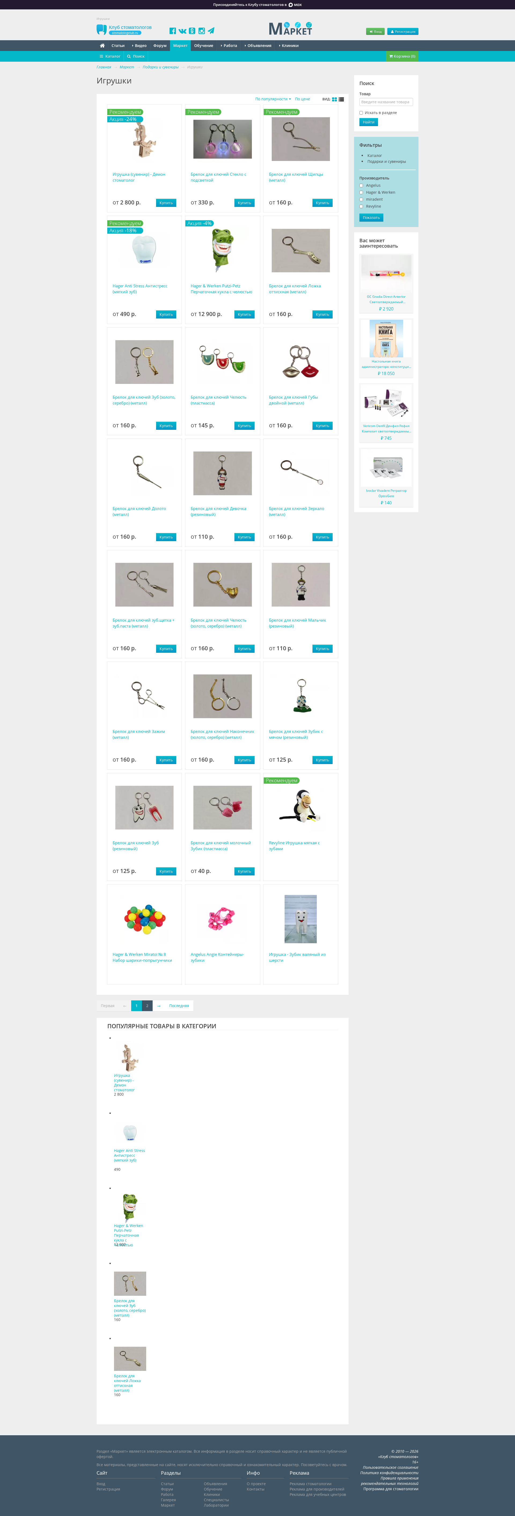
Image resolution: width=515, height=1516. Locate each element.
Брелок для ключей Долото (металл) (139, 511)
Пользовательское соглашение (390, 1467)
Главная (104, 66)
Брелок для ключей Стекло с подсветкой (218, 177)
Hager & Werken (380, 192)
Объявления (259, 45)
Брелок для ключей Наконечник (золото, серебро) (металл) (222, 734)
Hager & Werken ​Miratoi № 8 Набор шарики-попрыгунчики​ (142, 957)
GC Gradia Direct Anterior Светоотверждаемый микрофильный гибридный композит (386, 299)
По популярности (271, 98)
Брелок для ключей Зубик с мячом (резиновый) (296, 734)
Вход (377, 31)
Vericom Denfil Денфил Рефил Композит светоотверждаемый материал (386, 429)
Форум (160, 45)
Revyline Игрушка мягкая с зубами (294, 845)
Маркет (180, 45)
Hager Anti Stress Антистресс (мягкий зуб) (140, 288)
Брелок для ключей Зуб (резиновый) (136, 845)
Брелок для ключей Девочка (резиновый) (218, 511)
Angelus (373, 185)
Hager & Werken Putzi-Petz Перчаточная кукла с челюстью (221, 288)
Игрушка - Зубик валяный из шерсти (297, 957)
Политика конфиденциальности (389, 1472)
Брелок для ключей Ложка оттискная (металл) (295, 288)
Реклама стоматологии (311, 1483)
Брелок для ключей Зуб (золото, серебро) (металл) (144, 400)
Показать (371, 217)
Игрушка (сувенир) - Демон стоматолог (139, 177)
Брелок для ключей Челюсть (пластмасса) (219, 400)
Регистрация (404, 31)
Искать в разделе (381, 112)
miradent (374, 199)
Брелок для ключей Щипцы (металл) (296, 177)
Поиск (138, 56)
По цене (302, 98)
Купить (166, 202)
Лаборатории (216, 1505)
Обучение (203, 45)
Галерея (168, 1499)
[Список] (341, 99)
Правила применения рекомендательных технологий (389, 1480)
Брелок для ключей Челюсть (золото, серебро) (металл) (219, 623)
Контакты (255, 1489)
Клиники (290, 45)
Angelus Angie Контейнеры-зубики (217, 957)
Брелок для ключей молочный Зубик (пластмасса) (221, 845)
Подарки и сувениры (386, 161)
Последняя (179, 1005)
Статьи (118, 45)
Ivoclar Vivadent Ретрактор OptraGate (386, 493)
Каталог (112, 56)
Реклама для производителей (317, 1489)
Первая (108, 1005)
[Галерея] (334, 99)
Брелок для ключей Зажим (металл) (139, 734)
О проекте (256, 1483)
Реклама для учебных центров (318, 1494)
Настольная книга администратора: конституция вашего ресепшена (386, 364)
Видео (140, 45)
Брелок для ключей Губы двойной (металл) (293, 400)
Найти (368, 121)
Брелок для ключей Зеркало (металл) (296, 511)
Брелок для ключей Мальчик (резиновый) (297, 623)
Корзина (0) (404, 56)
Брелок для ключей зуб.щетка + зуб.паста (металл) (144, 623)
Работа (230, 45)
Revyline (373, 206)
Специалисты (216, 1499)
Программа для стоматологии (390, 1488)
